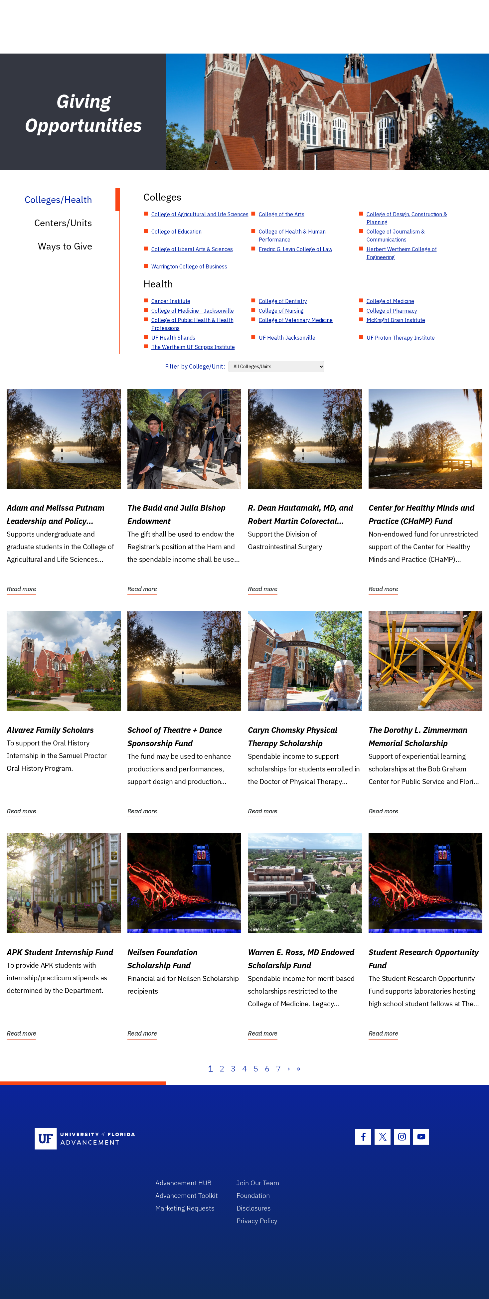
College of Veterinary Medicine (296, 320)
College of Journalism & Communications (396, 235)
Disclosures (254, 1208)
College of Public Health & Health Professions (192, 324)
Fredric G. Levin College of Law (295, 249)
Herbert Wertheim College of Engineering (402, 253)
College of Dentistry (283, 301)
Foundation (253, 1195)
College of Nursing (281, 310)
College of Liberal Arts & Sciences (192, 249)
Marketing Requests (185, 1208)
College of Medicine (390, 301)
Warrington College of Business (189, 266)
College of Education (176, 231)
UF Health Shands (173, 337)
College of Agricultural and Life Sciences (199, 214)
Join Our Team (258, 1182)
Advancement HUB (183, 1182)
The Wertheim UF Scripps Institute (193, 347)
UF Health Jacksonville (287, 337)
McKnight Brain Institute (396, 320)
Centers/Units (63, 223)
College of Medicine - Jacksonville (192, 310)
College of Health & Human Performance (292, 235)
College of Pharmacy (392, 310)
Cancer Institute (170, 301)
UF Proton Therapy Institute (401, 337)
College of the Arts (281, 214)
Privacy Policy (257, 1220)
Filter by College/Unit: (195, 366)
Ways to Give (65, 246)
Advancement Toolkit (186, 1195)
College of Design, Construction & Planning (407, 218)
